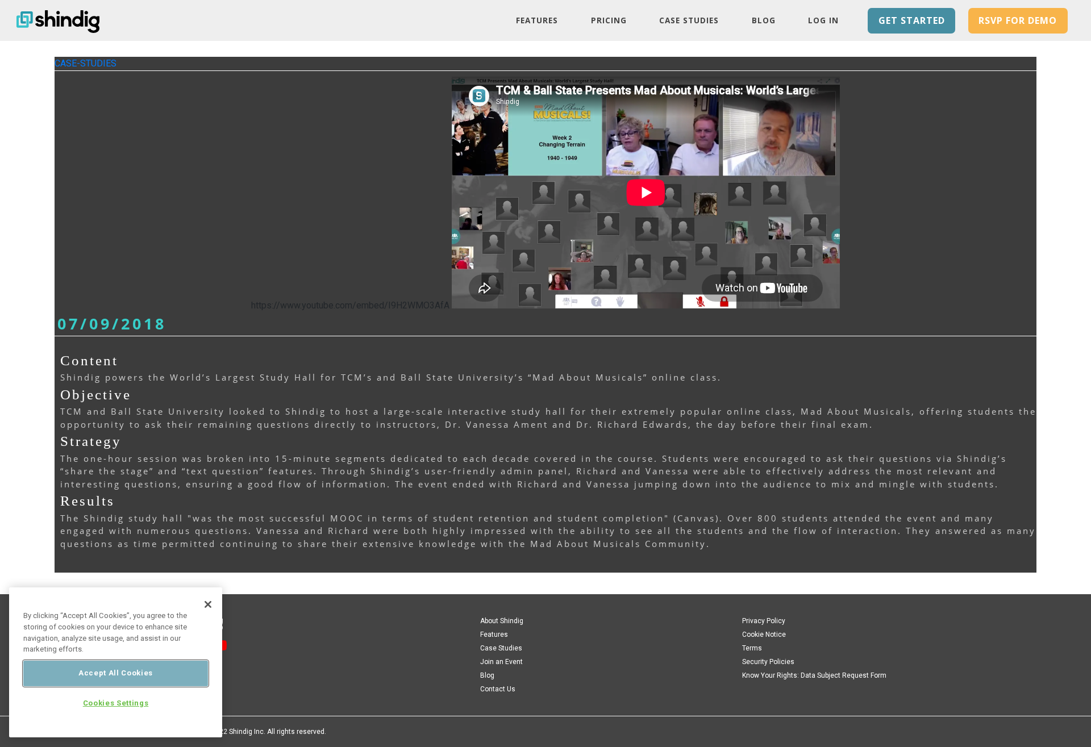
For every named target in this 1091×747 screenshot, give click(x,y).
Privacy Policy (763, 621)
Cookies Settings (116, 703)
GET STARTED (911, 20)
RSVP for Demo (1017, 20)
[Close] (207, 604)
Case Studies (689, 20)
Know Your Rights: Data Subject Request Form (814, 675)
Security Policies (768, 662)
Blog (764, 20)
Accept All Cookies (115, 673)
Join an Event (501, 662)
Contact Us (497, 689)
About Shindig (501, 621)
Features (537, 20)
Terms (752, 648)
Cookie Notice (764, 635)
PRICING (609, 20)
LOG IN (823, 20)
